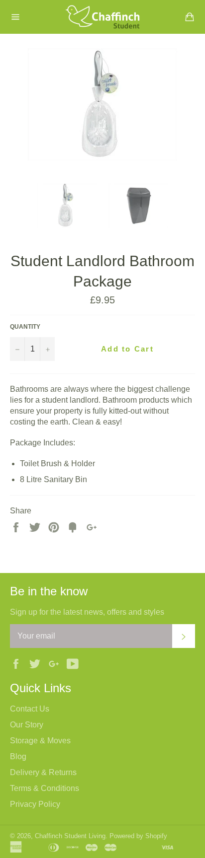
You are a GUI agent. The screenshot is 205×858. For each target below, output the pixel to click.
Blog (18, 756)
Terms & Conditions (44, 788)
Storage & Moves (40, 740)
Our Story (26, 724)
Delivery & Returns (43, 772)
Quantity (25, 326)
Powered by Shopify (138, 836)
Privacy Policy (35, 804)
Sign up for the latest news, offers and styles (87, 612)
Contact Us (29, 709)
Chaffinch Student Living (70, 836)
